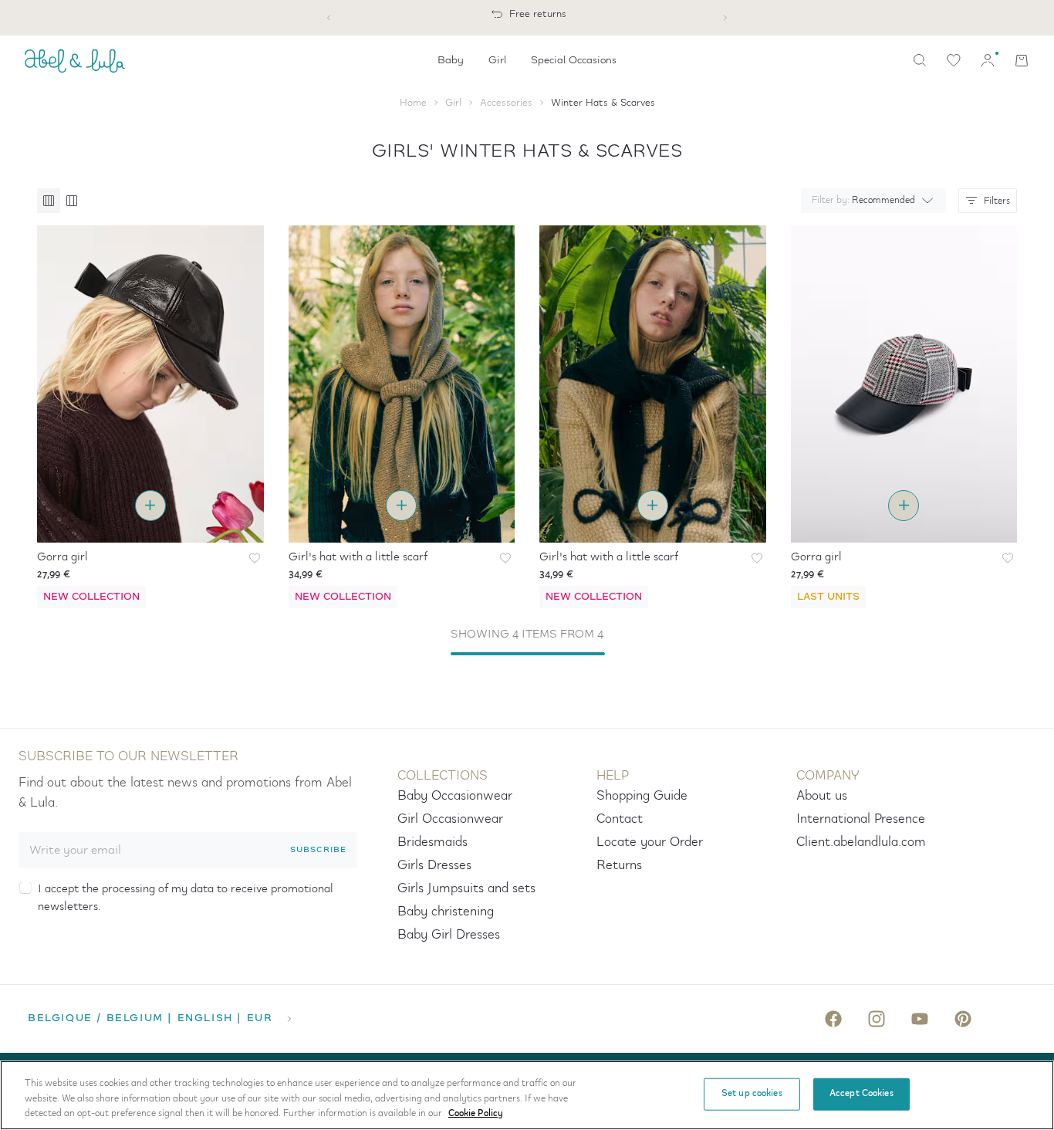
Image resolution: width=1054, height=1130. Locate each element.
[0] (954, 60)
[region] (527, 1095)
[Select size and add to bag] (150, 505)
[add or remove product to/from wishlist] (254, 558)
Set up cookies (751, 1093)
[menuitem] (450, 60)
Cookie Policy (475, 1114)
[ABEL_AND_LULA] (75, 60)
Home (413, 103)
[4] (71, 200)
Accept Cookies (861, 1093)
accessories (506, 103)
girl (453, 103)
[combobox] (870, 200)
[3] (48, 200)
